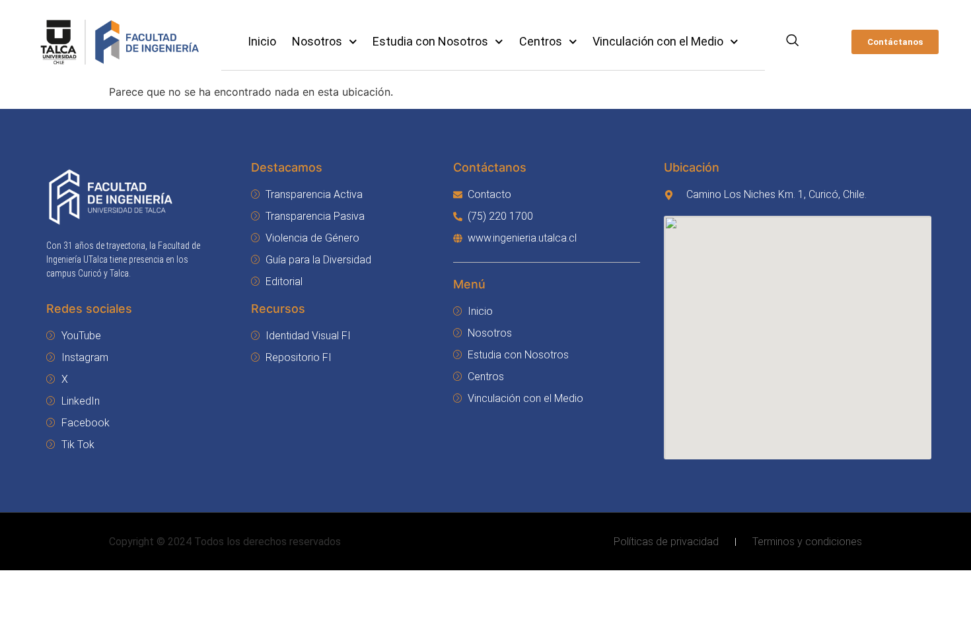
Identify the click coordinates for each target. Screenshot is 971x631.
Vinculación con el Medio (658, 41)
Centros (540, 41)
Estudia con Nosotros (430, 41)
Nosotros (317, 41)
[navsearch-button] (792, 41)
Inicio (262, 41)
